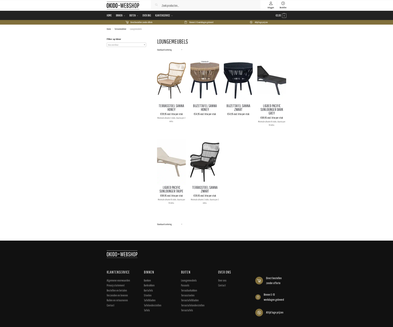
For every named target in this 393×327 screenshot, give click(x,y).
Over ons (222, 280)
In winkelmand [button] (171, 132)
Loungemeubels (189, 280)
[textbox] (126, 45)
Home (109, 29)
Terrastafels (187, 310)
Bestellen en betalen (117, 290)
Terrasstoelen (188, 295)
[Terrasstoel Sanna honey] (171, 80)
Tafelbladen (150, 300)
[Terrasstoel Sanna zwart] (204, 162)
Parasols (185, 285)
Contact (110, 305)
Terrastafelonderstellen (192, 305)
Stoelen (148, 295)
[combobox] (126, 45)
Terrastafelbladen (190, 300)
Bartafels (148, 290)
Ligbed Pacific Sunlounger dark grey (272, 109)
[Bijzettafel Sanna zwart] (238, 80)
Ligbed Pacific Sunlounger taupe (171, 189)
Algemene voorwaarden (118, 280)
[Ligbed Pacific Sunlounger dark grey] (271, 80)
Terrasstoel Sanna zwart (205, 189)
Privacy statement (116, 285)
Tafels (147, 310)
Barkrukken (149, 285)
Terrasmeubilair (120, 29)
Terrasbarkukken (189, 290)
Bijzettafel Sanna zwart (238, 107)
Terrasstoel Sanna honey (171, 107)
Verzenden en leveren (117, 295)
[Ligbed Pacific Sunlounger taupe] (171, 162)
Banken (147, 280)
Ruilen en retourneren (117, 300)
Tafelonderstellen (152, 305)
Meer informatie (205, 132)
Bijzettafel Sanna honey (205, 107)
